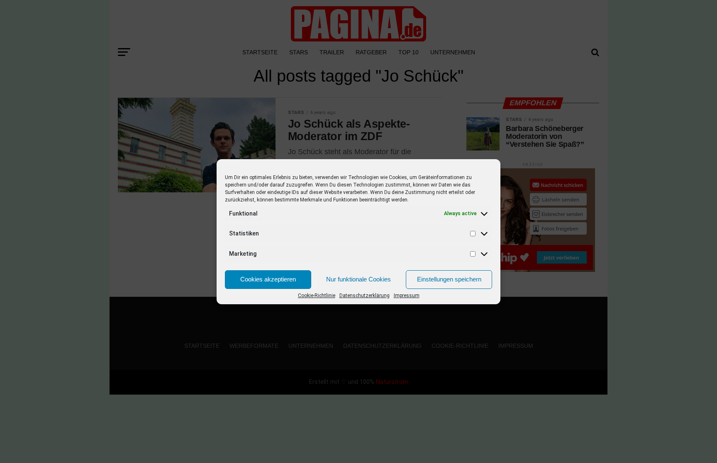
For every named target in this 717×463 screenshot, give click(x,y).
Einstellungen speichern (449, 279)
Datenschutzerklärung (364, 295)
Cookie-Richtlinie (316, 295)
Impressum (406, 295)
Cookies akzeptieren (268, 279)
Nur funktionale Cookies (358, 279)
